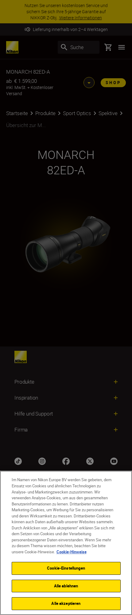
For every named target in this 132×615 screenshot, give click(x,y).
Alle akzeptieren (65, 603)
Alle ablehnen (66, 586)
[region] (66, 543)
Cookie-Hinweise (71, 552)
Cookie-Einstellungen (66, 568)
